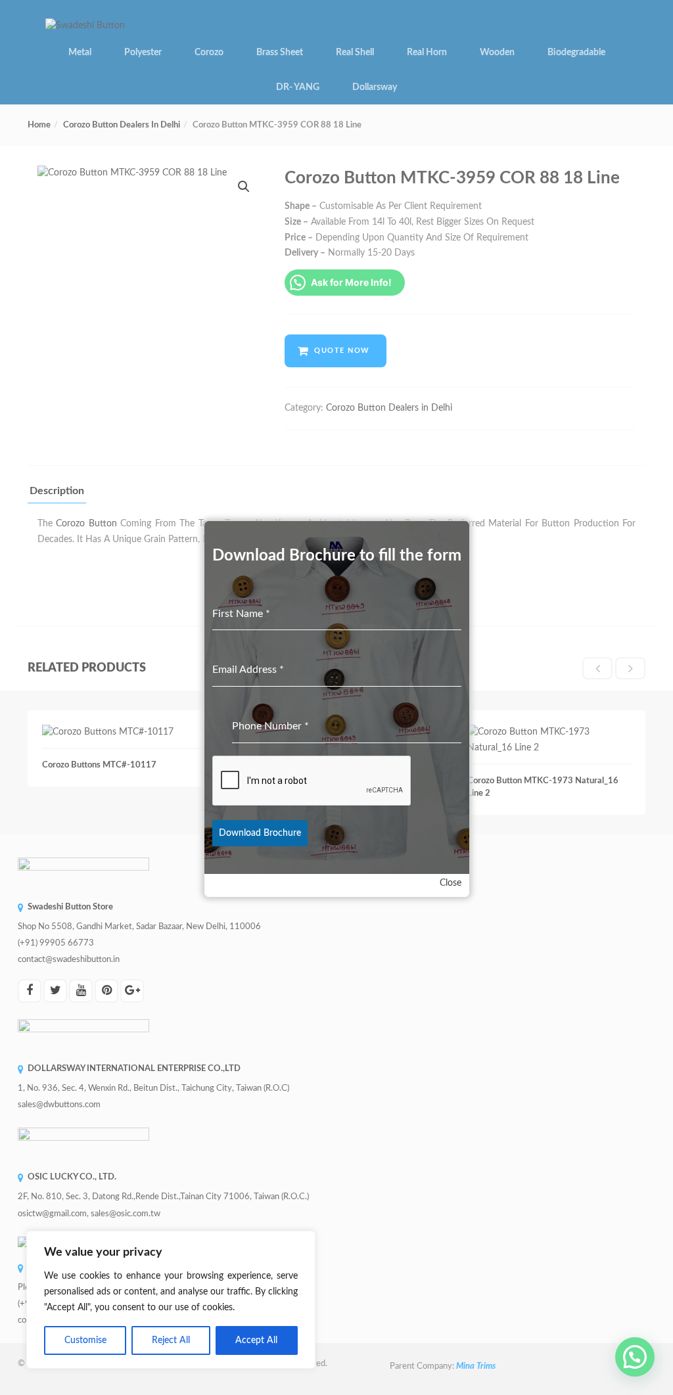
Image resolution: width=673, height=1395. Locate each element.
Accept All (256, 1340)
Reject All (171, 1340)
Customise (85, 1340)
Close (450, 883)
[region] (170, 1300)
